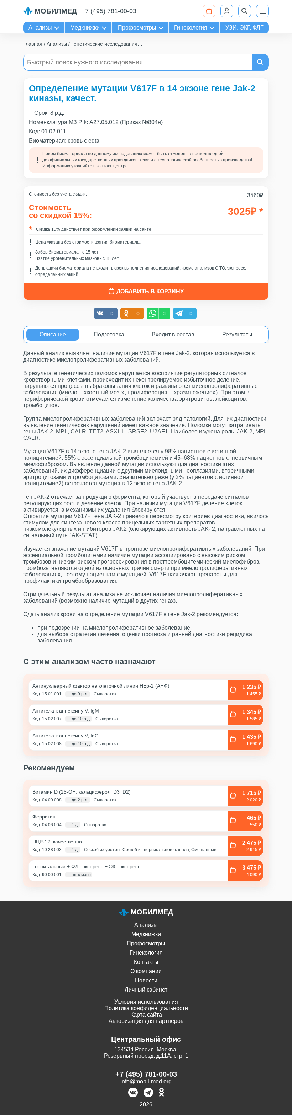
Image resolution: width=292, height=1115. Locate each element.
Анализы (40, 28)
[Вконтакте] (133, 1093)
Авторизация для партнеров (146, 1021)
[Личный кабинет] (226, 11)
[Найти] (260, 62)
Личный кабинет (146, 990)
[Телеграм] (148, 1093)
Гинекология (190, 28)
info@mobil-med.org (146, 1081)
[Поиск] (244, 11)
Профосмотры (137, 28)
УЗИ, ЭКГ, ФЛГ (244, 28)
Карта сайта (146, 1015)
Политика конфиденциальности (146, 1008)
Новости (146, 980)
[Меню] (262, 11)
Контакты (146, 962)
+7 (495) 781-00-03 (108, 11)
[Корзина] (209, 11)
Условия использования (146, 1002)
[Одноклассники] (161, 1093)
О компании (146, 971)
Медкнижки (85, 28)
